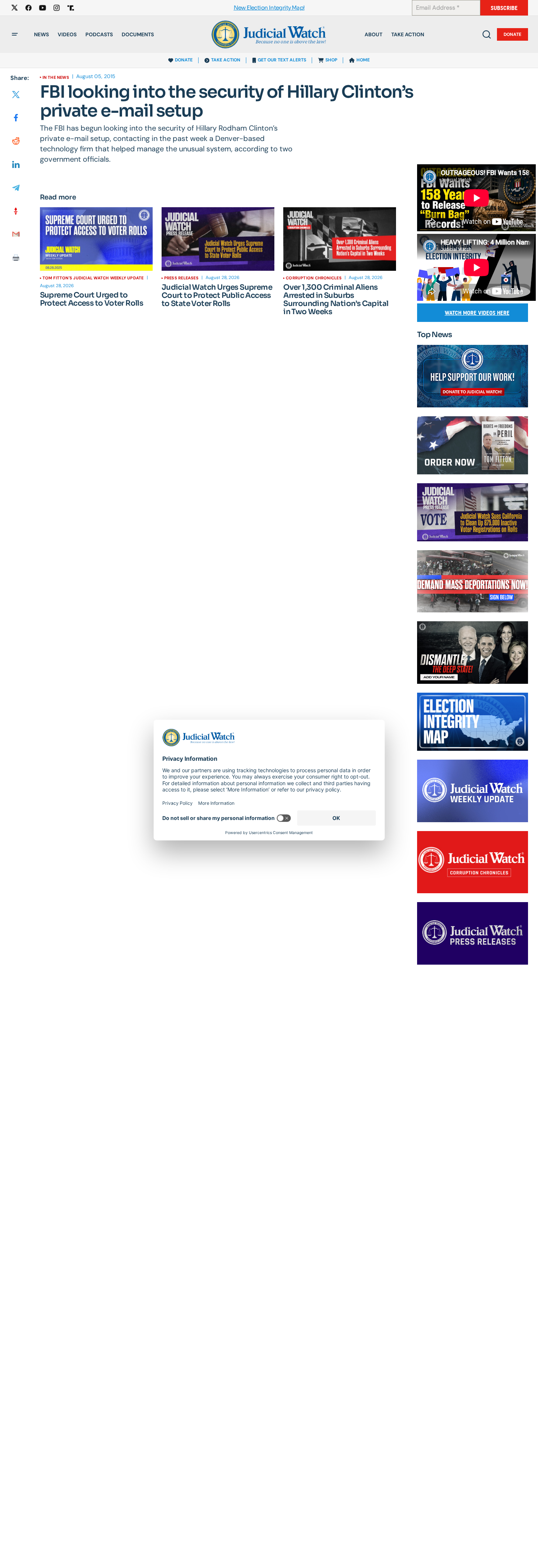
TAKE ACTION (225, 60)
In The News (56, 77)
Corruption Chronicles (314, 278)
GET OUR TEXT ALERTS (282, 60)
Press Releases (181, 278)
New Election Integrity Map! (269, 8)
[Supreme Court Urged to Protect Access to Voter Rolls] (96, 239)
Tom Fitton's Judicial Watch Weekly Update (93, 278)
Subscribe (504, 7)
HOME (363, 60)
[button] (14, 34)
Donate (512, 34)
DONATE (184, 60)
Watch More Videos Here (477, 312)
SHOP (331, 60)
